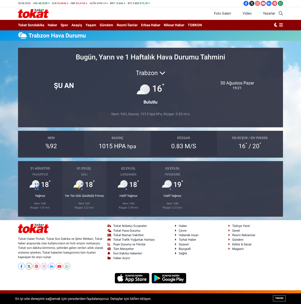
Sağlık (183, 253)
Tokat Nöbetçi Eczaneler (130, 226)
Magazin (238, 249)
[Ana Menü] (281, 25)
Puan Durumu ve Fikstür (129, 244)
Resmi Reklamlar (243, 235)
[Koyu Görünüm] (275, 25)
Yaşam (91, 25)
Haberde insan (188, 235)
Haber (52, 25)
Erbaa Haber (150, 25)
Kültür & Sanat (241, 244)
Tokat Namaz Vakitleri (128, 235)
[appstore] (132, 278)
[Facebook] (21, 266)
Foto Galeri (222, 13)
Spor (64, 25)
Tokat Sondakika (31, 25)
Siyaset (184, 244)
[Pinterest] (36, 266)
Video (247, 13)
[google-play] (169, 278)
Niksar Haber (174, 25)
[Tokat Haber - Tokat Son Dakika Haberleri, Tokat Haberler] (33, 13)
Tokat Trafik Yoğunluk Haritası (134, 239)
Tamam (279, 298)
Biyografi (185, 249)
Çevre (183, 230)
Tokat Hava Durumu (126, 230)
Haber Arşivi (121, 258)
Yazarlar (269, 13)
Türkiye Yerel (241, 226)
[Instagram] (44, 266)
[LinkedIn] (51, 266)
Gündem (106, 25)
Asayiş (76, 25)
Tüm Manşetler (123, 249)
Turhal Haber (187, 239)
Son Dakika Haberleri (127, 253)
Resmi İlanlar (127, 25)
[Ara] (281, 13)
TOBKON (195, 25)
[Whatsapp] (66, 266)
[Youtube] (59, 266)
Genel (236, 230)
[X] (29, 266)
